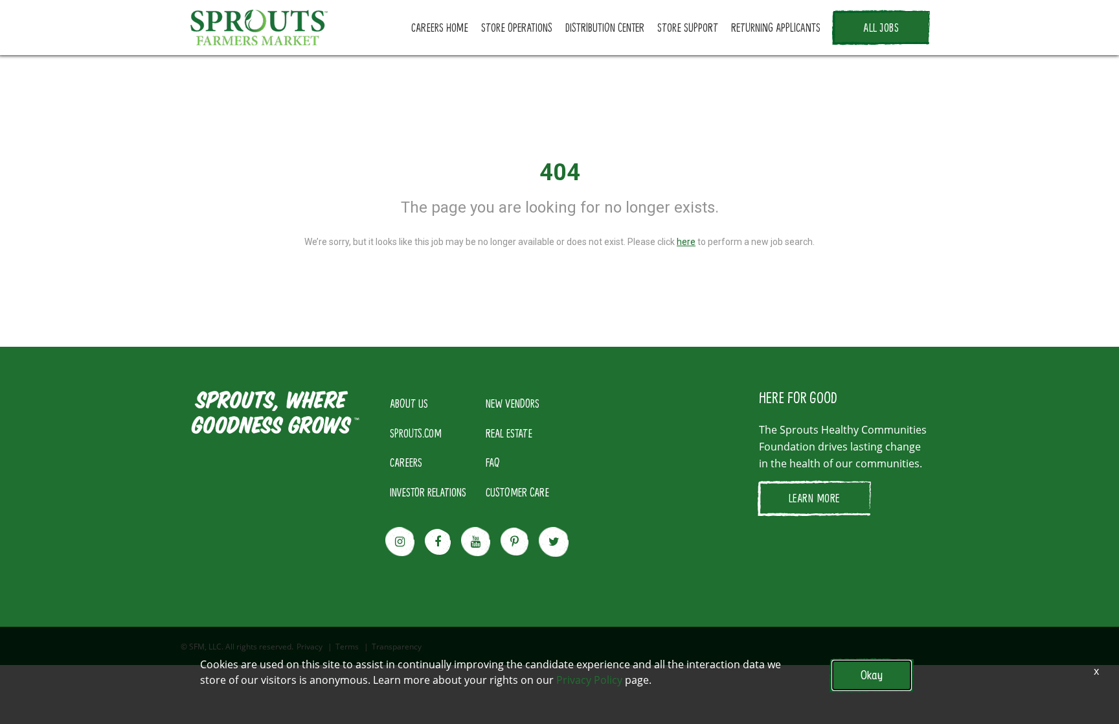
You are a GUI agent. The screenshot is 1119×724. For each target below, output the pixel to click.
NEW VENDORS (512, 403)
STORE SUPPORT (687, 27)
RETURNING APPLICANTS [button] (775, 27)
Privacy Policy (589, 680)
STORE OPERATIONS (516, 27)
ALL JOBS (881, 27)
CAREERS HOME (439, 27)
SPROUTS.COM (416, 433)
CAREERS (406, 462)
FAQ (493, 462)
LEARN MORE (814, 498)
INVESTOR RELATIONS (428, 492)
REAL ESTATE (509, 433)
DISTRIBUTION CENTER (604, 27)
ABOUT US (409, 403)
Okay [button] (872, 675)
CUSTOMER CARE (517, 492)
